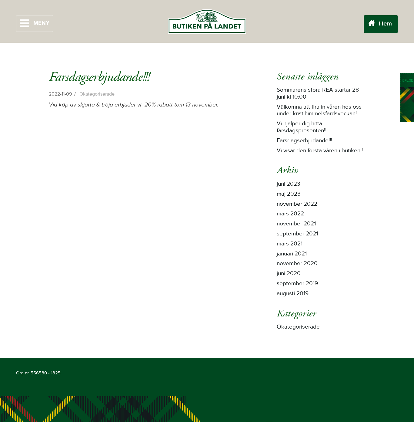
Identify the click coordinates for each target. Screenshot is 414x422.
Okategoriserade (97, 94)
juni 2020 (289, 273)
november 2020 (297, 263)
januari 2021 (292, 254)
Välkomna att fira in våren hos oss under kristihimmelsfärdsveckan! (319, 110)
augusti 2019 (293, 293)
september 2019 (297, 283)
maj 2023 (289, 194)
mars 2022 (290, 214)
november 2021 (296, 224)
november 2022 (297, 204)
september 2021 (297, 234)
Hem (385, 24)
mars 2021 (289, 244)
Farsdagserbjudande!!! (304, 140)
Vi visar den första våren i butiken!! (320, 150)
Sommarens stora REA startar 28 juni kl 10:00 (318, 93)
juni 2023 (288, 184)
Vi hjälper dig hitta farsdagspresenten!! (301, 127)
